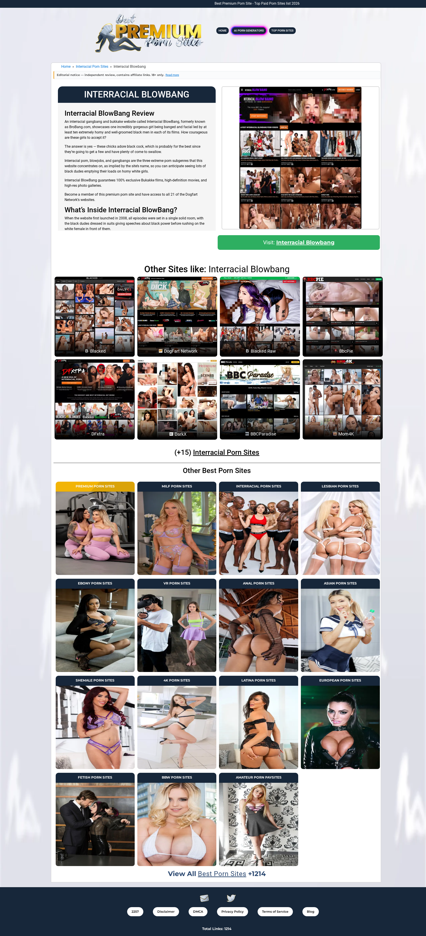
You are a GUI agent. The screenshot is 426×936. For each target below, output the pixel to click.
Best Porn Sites (222, 874)
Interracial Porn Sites (92, 66)
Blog (310, 912)
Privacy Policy (232, 912)
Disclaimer (166, 912)
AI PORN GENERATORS (249, 30)
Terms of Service (275, 912)
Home (223, 30)
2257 (135, 912)
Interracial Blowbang (305, 242)
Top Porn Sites (282, 30)
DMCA (198, 912)
